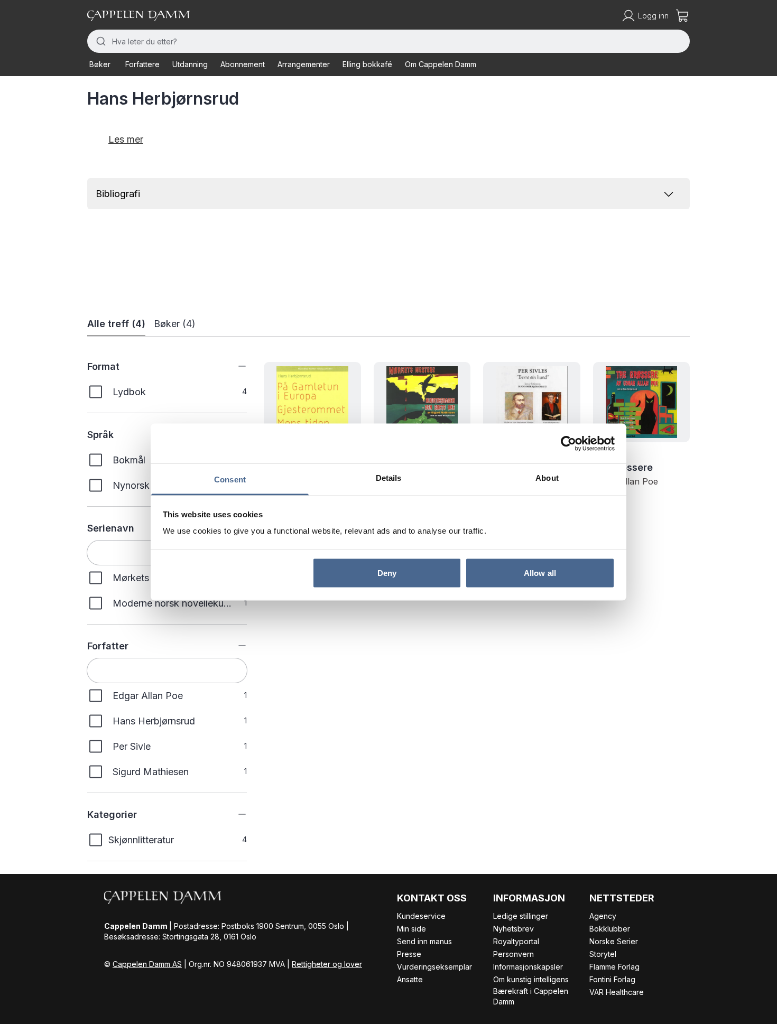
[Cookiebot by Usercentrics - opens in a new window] (568, 443)
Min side (411, 928)
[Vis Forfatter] (234, 645)
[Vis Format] (234, 366)
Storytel (602, 953)
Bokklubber (609, 928)
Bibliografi (118, 193)
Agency (602, 915)
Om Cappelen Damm (440, 64)
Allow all (540, 572)
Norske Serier (613, 941)
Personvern (513, 953)
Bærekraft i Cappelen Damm (530, 996)
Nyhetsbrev (513, 928)
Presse (409, 953)
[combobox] (388, 41)
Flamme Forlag (614, 966)
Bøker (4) (175, 323)
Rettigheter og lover (327, 964)
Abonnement (242, 64)
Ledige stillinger (520, 915)
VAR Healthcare (616, 992)
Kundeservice (421, 915)
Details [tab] (389, 477)
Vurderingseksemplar (434, 966)
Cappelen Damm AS (147, 964)
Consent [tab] (230, 479)
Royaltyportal (516, 941)
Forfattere (142, 64)
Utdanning (190, 64)
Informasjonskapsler (528, 966)
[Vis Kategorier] (234, 814)
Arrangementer (304, 64)
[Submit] (99, 41)
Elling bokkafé (367, 64)
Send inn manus (424, 941)
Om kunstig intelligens (531, 979)
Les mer (125, 139)
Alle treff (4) (116, 323)
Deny (386, 572)
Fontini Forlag (612, 979)
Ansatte (410, 979)
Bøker (99, 64)
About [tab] (547, 477)
